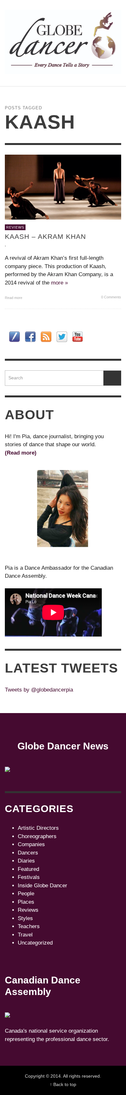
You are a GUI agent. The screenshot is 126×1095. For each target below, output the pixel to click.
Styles (25, 918)
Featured (28, 869)
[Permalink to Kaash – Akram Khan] (63, 187)
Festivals (29, 877)
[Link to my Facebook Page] (30, 336)
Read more (14, 298)
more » (59, 283)
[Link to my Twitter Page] (62, 336)
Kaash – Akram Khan (45, 236)
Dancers (28, 853)
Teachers (29, 926)
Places (26, 902)
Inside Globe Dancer (42, 885)
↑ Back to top (63, 1084)
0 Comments (110, 297)
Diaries (26, 861)
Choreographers (37, 836)
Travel (25, 935)
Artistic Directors (38, 828)
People (26, 894)
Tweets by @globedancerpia (39, 690)
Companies (31, 844)
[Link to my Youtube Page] (77, 336)
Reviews (15, 227)
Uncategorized (35, 943)
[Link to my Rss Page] (46, 336)
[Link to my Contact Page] (14, 336)
